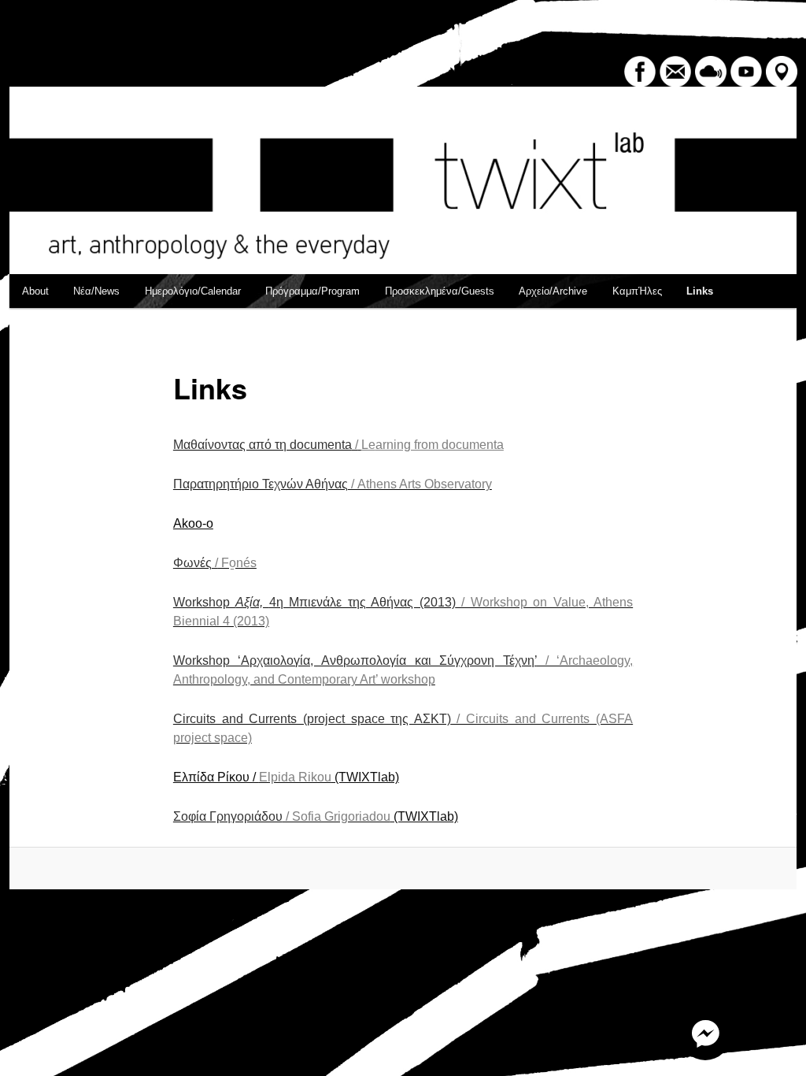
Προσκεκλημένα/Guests (439, 291)
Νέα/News (96, 291)
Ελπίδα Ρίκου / (216, 777)
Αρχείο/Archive (553, 291)
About (35, 291)
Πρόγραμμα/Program (312, 291)
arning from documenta (439, 444)
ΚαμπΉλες (637, 291)
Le (368, 444)
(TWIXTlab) (329, 777)
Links (699, 291)
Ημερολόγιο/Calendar (193, 291)
